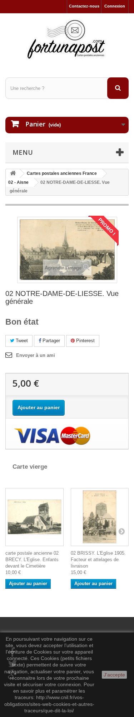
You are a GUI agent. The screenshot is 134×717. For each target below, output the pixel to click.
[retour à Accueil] (13, 173)
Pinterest (85, 340)
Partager (50, 340)
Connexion (114, 6)
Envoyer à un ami (35, 355)
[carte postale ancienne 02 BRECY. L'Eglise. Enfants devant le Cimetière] (34, 517)
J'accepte (114, 675)
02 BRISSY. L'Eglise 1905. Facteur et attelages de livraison (98, 559)
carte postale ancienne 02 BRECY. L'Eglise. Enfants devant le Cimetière (32, 559)
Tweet (21, 340)
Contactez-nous (84, 6)
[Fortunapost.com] (67, 39)
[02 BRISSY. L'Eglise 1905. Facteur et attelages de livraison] (100, 517)
